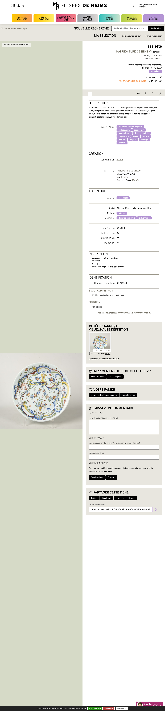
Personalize (121, 709)
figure (135, 136)
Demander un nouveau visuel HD (102, 359)
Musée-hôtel (131, 18)
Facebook (106, 498)
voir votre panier (155, 36)
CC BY (107, 353)
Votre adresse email (96, 453)
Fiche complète (115, 376)
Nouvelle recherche (91, 29)
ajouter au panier (133, 36)
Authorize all (95, 708)
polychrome (144, 218)
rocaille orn (139, 130)
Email (131, 498)
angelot (133, 140)
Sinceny (124, 177)
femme (146, 136)
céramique (155, 71)
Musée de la (65, 18)
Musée (43, 18)
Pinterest (120, 498)
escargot (144, 140)
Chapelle (109, 18)
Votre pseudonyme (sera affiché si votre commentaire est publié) (114, 443)
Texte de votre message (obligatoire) (103, 418)
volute (146, 133)
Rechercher (156, 28)
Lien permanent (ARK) (97, 504)
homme (122, 140)
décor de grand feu (127, 218)
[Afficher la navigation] (12, 5)
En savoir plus (141, 7)
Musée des (21, 18)
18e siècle (136, 180)
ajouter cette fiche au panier (104, 395)
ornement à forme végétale (130, 127)
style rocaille (124, 130)
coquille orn (124, 136)
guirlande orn (124, 133)
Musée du (87, 18)
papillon (122, 143)
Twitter (94, 498)
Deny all (109, 708)
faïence (122, 213)
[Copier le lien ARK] (155, 509)
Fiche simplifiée (97, 376)
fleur (137, 133)
